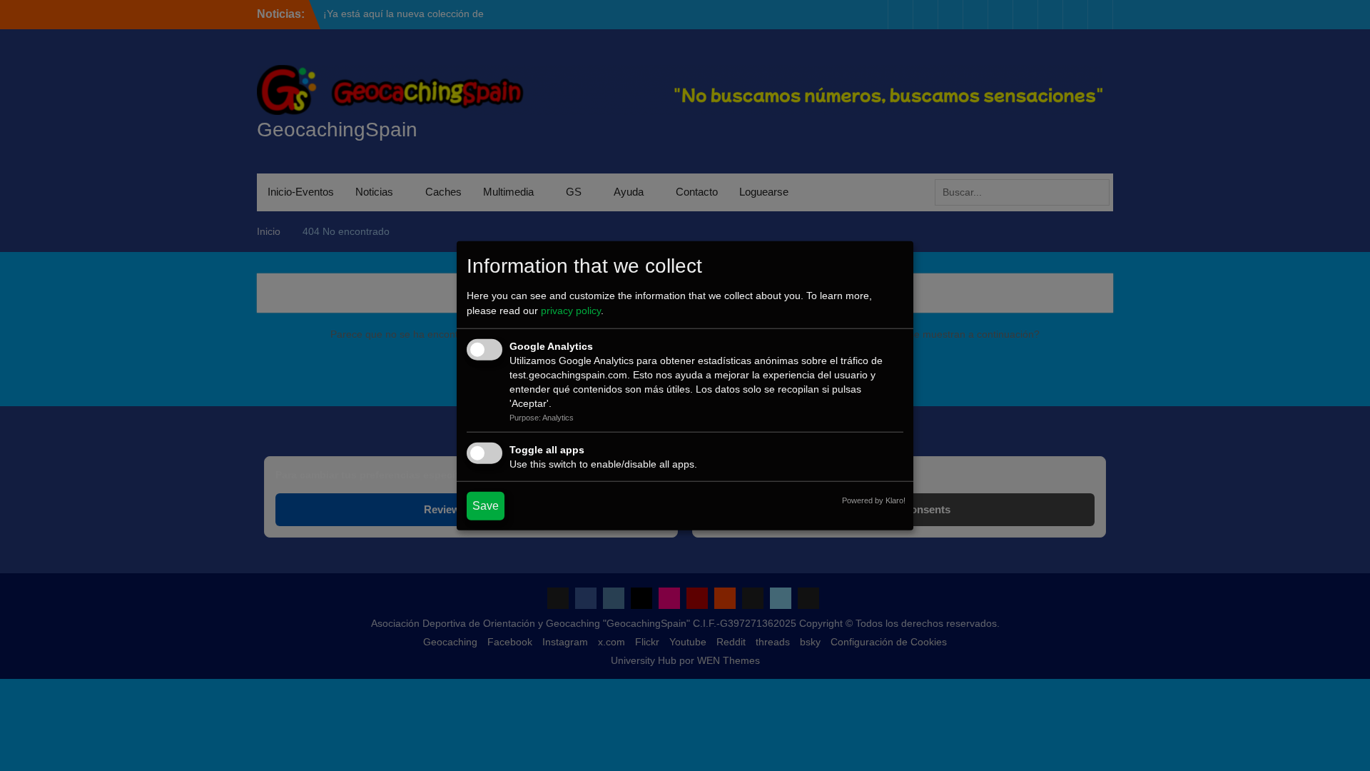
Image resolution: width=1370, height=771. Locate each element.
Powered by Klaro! (873, 499)
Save (485, 505)
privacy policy (571, 310)
